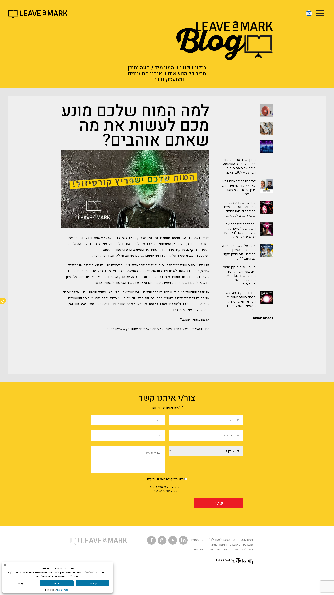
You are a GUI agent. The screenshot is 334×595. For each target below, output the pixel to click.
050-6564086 (162, 492)
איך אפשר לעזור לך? (222, 540)
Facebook (151, 540)
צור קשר (222, 549)
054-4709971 (158, 487)
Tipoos (237, 562)
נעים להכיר (246, 540)
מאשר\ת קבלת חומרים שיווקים (165, 479)
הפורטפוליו (198, 540)
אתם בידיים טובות (241, 544)
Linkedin (183, 540)
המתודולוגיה (219, 544)
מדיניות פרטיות (203, 549)
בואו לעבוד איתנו (242, 549)
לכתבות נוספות (263, 318)
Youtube (172, 540)
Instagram (162, 540)
